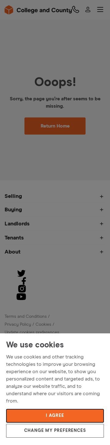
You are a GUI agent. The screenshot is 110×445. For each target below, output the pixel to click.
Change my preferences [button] (55, 430)
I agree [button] (55, 415)
